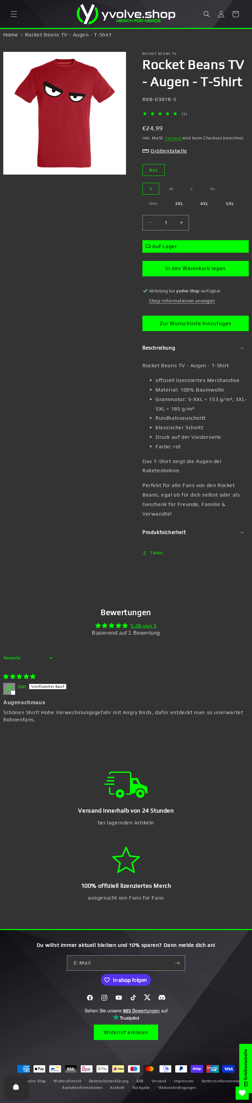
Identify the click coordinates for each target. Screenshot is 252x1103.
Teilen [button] (156, 552)
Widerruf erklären (126, 1032)
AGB (140, 1081)
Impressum (184, 1081)
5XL (230, 203)
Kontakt (117, 1088)
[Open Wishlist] (242, 1093)
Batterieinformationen (222, 1081)
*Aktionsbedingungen (177, 1088)
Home (10, 35)
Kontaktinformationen (82, 1088)
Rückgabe (141, 1088)
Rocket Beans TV (159, 53)
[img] (19, 676)
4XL (204, 203)
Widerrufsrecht (67, 1081)
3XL (179, 203)
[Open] (16, 1087)
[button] (14, 14)
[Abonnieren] (177, 963)
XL (216, 190)
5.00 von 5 (144, 626)
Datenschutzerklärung (109, 1081)
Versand (173, 138)
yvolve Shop (35, 1081)
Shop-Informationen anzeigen (182, 300)
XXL (157, 205)
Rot (153, 170)
